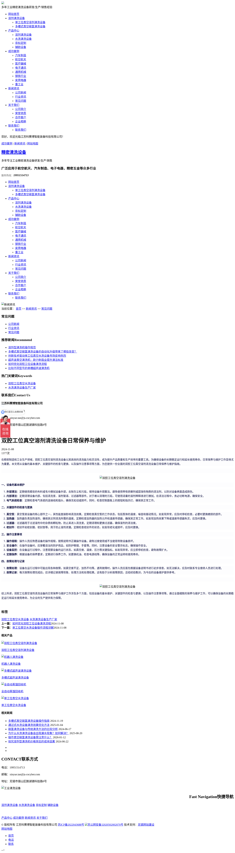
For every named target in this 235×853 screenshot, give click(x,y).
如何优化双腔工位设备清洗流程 (27, 364)
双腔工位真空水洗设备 (22, 383)
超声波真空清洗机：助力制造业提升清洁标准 (35, 359)
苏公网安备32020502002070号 (105, 824)
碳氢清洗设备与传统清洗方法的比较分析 (33, 729)
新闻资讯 (13, 88)
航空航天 (20, 59)
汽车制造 (20, 55)
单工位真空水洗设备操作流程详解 (33, 627)
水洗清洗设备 (23, 38)
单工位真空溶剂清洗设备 (30, 22)
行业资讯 (20, 96)
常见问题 (20, 100)
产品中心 (13, 30)
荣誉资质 (20, 113)
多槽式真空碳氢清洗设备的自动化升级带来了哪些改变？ (42, 351)
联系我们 (13, 125)
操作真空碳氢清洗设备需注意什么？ (30, 737)
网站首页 (13, 14)
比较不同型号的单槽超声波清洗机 (29, 368)
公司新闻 (20, 92)
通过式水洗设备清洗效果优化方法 (29, 724)
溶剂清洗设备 (16, 18)
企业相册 (20, 121)
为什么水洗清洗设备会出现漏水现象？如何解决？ (38, 733)
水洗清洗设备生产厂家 (22, 387)
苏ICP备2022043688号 (71, 824)
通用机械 (20, 71)
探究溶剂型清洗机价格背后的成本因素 (31, 741)
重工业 (19, 84)
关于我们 (13, 105)
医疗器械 (20, 63)
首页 (18, 308)
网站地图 (32, 143)
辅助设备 (20, 47)
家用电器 (20, 80)
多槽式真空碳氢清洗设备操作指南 (29, 720)
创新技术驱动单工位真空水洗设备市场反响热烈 (37, 355)
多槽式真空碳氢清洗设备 (30, 26)
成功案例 (13, 51)
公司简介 (20, 109)
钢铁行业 (20, 76)
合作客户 (20, 117)
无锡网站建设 (146, 824)
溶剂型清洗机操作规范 (22, 347)
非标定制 (20, 43)
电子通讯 (20, 67)
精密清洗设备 (13, 152)
